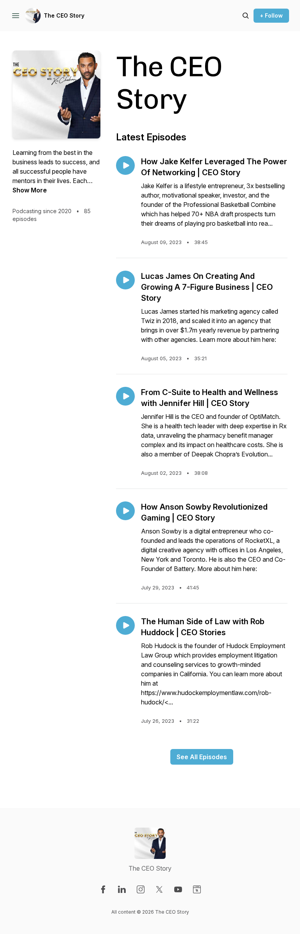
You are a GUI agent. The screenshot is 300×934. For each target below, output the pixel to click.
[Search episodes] (246, 15)
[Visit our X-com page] (159, 889)
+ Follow (271, 15)
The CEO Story (64, 15)
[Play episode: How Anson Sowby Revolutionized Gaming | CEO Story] (125, 510)
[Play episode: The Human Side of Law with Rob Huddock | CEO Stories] (125, 625)
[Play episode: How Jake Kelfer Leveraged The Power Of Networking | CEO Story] (125, 165)
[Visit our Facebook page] (103, 889)
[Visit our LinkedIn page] (122, 889)
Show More (29, 190)
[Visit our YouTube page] (178, 889)
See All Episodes (202, 757)
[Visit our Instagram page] (141, 889)
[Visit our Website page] (197, 889)
